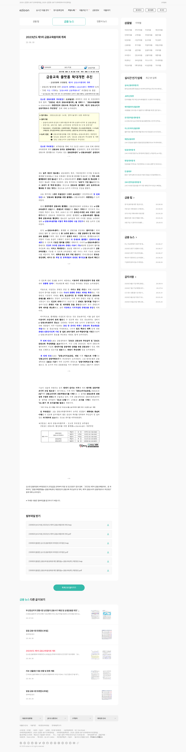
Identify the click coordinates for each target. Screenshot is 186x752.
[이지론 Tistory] (55, 743)
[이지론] (24, 10)
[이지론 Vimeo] (70, 743)
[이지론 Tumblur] (43, 743)
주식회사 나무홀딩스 (96, 737)
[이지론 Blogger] (21, 743)
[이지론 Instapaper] (59, 743)
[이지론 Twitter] (40, 743)
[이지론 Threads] (66, 743)
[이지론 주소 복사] (78, 743)
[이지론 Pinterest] (36, 743)
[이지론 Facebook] (47, 743)
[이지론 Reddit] (32, 743)
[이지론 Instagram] (24, 743)
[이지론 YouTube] (74, 743)
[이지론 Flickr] (62, 743)
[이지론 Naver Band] (51, 743)
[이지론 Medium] (28, 743)
